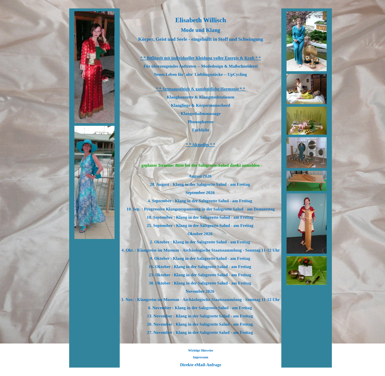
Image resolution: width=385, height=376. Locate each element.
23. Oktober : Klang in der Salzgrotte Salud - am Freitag (200, 274)
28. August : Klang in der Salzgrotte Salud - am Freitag (200, 184)
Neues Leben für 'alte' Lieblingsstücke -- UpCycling (200, 74)
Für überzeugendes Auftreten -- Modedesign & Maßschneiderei (201, 66)
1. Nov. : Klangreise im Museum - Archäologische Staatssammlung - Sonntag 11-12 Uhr (200, 299)
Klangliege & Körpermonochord (200, 105)
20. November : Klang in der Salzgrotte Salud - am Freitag (200, 324)
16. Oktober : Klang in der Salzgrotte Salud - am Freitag (200, 266)
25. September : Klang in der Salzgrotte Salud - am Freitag (200, 225)
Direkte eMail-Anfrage (200, 364)
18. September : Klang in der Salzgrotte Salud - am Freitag (200, 217)
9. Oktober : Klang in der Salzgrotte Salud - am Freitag (200, 258)
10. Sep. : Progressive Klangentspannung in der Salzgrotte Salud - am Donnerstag (201, 209)
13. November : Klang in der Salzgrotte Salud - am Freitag (200, 316)
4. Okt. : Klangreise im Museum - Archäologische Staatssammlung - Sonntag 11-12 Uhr (201, 250)
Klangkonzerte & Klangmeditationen (200, 97)
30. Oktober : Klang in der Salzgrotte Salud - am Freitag (200, 283)
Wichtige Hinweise (200, 350)
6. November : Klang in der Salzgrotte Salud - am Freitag (200, 307)
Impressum (200, 357)
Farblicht (200, 130)
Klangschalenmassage (201, 113)
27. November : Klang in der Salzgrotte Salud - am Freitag (200, 332)
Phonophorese (201, 121)
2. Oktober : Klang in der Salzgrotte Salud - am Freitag (200, 242)
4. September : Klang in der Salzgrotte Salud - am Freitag (200, 200)
